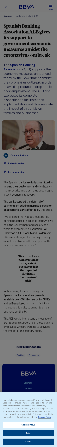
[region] (28, 419)
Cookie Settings (28, 425)
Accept (28, 441)
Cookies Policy (44, 417)
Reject (28, 433)
